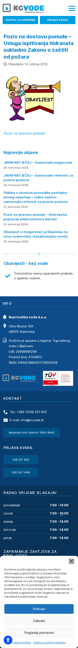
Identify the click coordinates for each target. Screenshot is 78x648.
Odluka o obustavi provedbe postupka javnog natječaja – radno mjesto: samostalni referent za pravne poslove (35, 197)
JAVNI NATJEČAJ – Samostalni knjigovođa (37, 162)
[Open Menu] (71, 8)
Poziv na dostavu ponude (24, 133)
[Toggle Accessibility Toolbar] (8, 640)
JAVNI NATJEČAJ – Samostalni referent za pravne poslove (38, 177)
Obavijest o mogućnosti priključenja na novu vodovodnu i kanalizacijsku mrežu (35, 234)
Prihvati (39, 609)
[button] (71, 561)
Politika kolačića (20, 642)
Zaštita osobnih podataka (49, 642)
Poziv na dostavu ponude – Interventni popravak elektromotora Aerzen (35, 217)
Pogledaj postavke (39, 633)
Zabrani (39, 621)
